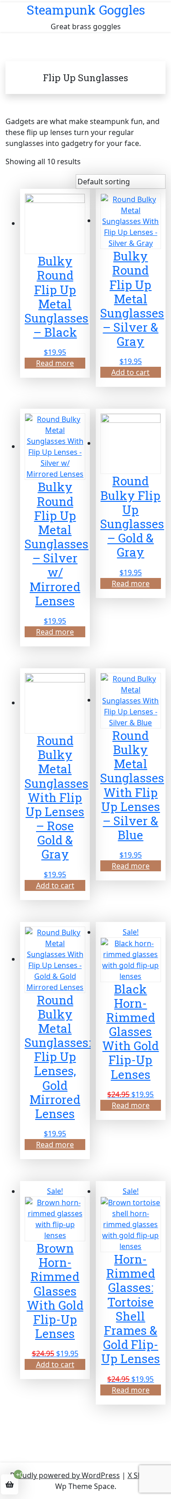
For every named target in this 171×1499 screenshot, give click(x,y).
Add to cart (130, 372)
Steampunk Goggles (85, 9)
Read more (55, 363)
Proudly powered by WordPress (65, 1475)
